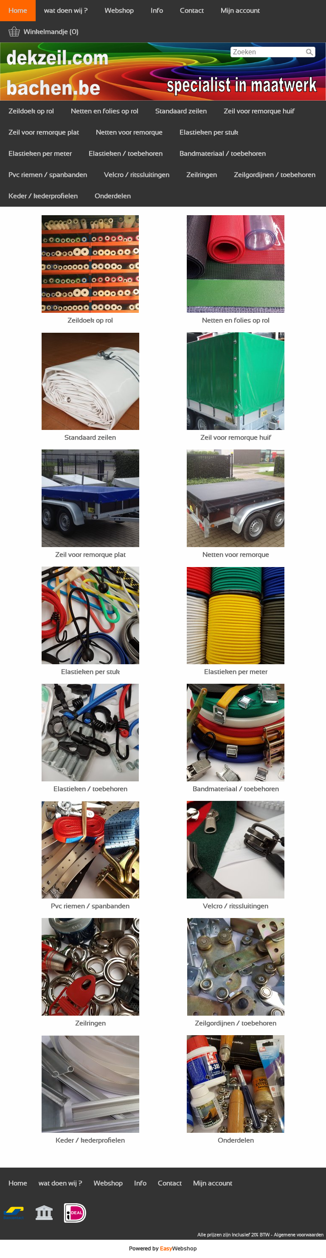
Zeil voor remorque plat (43, 132)
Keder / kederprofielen (43, 196)
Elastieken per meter (40, 153)
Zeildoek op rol (31, 111)
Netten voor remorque (129, 132)
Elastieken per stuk (209, 132)
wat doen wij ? (66, 10)
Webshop (119, 10)
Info (157, 10)
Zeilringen (201, 174)
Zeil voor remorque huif (259, 111)
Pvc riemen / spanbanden (47, 174)
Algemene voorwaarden (298, 1235)
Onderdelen (113, 196)
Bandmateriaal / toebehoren (223, 153)
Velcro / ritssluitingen (136, 174)
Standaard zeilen (181, 111)
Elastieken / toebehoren (126, 153)
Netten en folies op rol (104, 111)
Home (17, 10)
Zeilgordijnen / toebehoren (274, 174)
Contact (192, 10)
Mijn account (240, 10)
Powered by (163, 1249)
